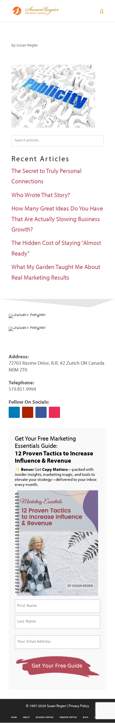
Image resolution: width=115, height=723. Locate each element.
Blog (85, 717)
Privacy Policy (79, 705)
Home (14, 717)
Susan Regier (27, 45)
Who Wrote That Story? (40, 195)
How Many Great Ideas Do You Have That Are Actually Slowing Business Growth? (57, 218)
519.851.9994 (22, 389)
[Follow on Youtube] (27, 412)
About (26, 717)
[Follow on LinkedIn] (14, 412)
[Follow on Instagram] (54, 412)
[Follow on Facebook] (41, 412)
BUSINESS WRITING (44, 717)
